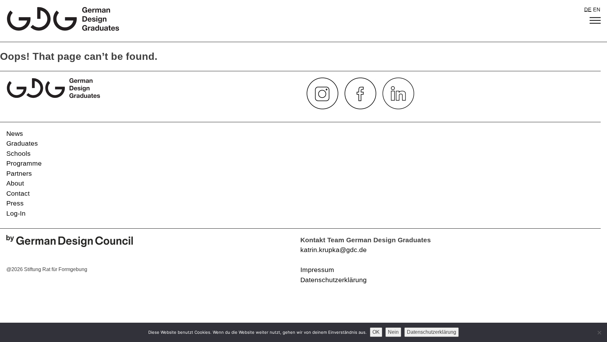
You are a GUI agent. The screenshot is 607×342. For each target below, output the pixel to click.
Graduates (22, 143)
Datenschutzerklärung (333, 279)
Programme (24, 163)
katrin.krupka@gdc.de (333, 249)
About (15, 183)
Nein (393, 332)
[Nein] (599, 332)
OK (376, 332)
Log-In (16, 213)
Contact (18, 193)
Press (15, 203)
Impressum (317, 269)
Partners (19, 173)
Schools (18, 153)
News (14, 133)
